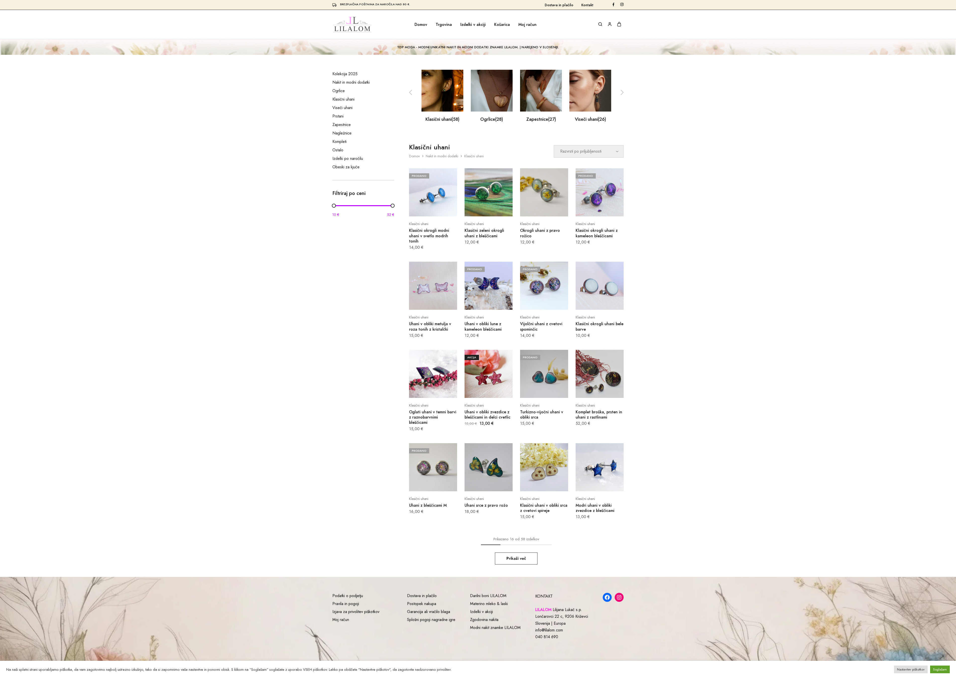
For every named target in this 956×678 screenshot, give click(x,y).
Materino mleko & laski (489, 604)
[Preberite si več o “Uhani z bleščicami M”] (427, 484)
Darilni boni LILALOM (488, 596)
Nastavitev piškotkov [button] (911, 669)
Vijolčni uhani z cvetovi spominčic (541, 326)
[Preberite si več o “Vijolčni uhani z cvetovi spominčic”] (538, 302)
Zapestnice (541, 119)
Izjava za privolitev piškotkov (355, 612)
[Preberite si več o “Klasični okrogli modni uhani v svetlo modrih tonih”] (427, 209)
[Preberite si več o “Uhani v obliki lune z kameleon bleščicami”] (482, 302)
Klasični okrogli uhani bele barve (599, 326)
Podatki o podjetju (347, 596)
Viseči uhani (590, 119)
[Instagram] (619, 597)
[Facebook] (607, 597)
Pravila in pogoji (345, 604)
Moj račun (527, 24)
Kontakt (587, 5)
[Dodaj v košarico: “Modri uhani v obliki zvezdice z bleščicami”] (593, 484)
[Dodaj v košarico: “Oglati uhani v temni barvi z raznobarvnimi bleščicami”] (427, 390)
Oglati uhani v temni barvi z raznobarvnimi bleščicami (432, 417)
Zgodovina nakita (484, 619)
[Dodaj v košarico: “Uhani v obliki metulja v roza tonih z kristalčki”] (427, 302)
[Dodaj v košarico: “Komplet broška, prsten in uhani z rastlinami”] (593, 390)
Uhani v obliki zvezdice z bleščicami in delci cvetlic (487, 414)
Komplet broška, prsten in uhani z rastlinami (599, 414)
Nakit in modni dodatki (442, 156)
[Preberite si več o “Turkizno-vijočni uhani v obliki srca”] (538, 390)
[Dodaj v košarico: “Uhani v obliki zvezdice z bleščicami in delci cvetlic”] (482, 390)
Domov (421, 24)
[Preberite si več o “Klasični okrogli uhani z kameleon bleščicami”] (593, 209)
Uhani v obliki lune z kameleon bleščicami (483, 326)
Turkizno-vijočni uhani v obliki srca (541, 414)
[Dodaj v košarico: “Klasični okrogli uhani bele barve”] (593, 302)
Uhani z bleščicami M (428, 505)
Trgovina (444, 24)
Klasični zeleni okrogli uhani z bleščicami (484, 233)
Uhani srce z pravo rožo (486, 505)
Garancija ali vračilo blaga (428, 612)
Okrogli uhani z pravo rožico (540, 233)
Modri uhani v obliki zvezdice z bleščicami (595, 507)
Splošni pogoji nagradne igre (431, 619)
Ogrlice (491, 119)
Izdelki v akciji (473, 24)
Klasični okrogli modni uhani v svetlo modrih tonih (429, 236)
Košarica (502, 24)
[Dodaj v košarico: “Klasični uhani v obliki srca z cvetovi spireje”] (538, 484)
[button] (622, 92)
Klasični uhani (442, 119)
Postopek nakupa (421, 604)
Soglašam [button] (940, 669)
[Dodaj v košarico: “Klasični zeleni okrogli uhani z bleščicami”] (482, 209)
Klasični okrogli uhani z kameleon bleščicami (597, 233)
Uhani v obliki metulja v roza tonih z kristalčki (430, 326)
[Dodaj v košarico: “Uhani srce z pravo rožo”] (482, 484)
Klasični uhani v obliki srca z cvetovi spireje (543, 507)
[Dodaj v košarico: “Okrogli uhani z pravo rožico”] (538, 209)
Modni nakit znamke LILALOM (495, 627)
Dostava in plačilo (559, 5)
